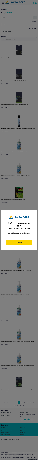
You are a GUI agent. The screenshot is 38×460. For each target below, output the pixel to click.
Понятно (19, 242)
